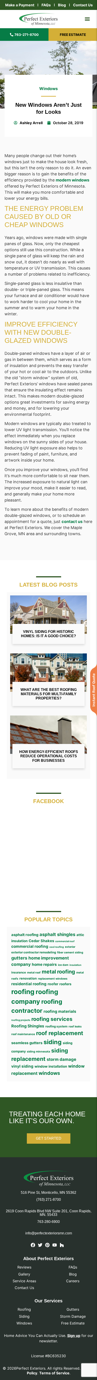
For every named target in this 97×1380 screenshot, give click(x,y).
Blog (62, 5)
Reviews (24, 1267)
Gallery (24, 1274)
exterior (70, 946)
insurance (18, 972)
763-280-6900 (48, 1222)
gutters (19, 958)
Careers (72, 1281)
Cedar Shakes (41, 941)
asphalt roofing (24, 934)
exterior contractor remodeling (33, 952)
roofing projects (20, 1020)
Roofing (24, 1309)
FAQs (46, 5)
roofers (65, 984)
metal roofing (58, 972)
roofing (23, 992)
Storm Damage (73, 1316)
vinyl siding (22, 1066)
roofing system (56, 1026)
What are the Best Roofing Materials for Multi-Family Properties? (49, 694)
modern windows (72, 180)
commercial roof (64, 941)
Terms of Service (54, 1373)
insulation (75, 965)
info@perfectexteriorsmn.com (48, 1233)
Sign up (73, 1335)
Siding (24, 1316)
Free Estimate (73, 1323)
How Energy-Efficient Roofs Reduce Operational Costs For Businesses (48, 756)
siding (53, 1041)
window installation (51, 1066)
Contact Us (83, 5)
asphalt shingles (57, 934)
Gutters (73, 1309)
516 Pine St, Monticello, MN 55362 (48, 1192)
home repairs (44, 964)
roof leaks (75, 1026)
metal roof (34, 972)
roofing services (51, 1019)
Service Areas (24, 1281)
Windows (48, 88)
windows (49, 1073)
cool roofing (56, 947)
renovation (28, 978)
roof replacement (59, 1033)
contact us (72, 521)
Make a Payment (19, 5)
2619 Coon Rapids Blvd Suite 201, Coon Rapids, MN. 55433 (48, 1213)
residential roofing (28, 983)
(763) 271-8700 (48, 1199)
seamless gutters (26, 1043)
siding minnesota (38, 1051)
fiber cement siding (70, 952)
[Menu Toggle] (87, 19)
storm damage (61, 1059)
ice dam (63, 964)
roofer (53, 984)
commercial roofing (29, 946)
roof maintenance (23, 1034)
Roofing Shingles (27, 1026)
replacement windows (52, 978)
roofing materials (60, 1011)
